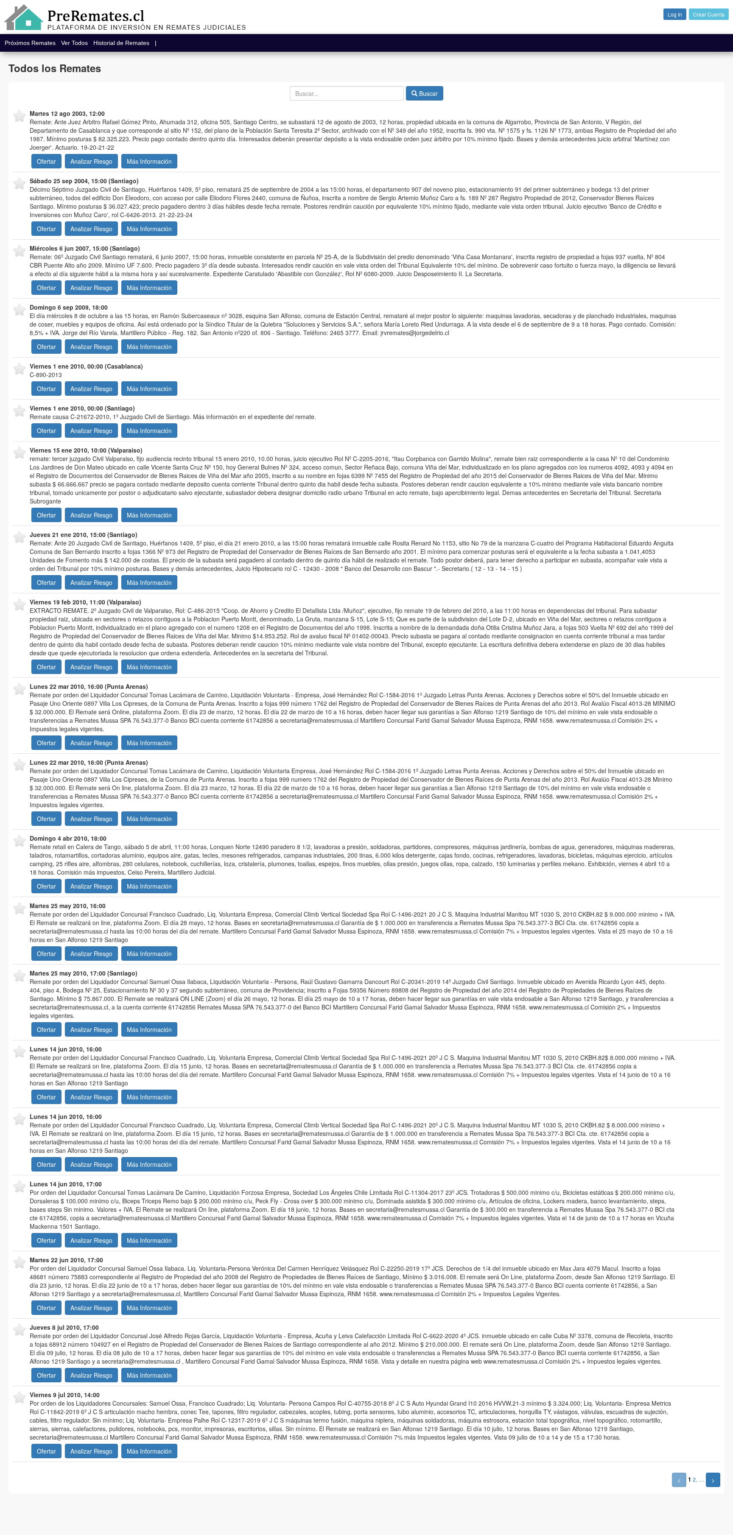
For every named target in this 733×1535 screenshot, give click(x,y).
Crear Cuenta (709, 14)
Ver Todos (77, 42)
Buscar (427, 93)
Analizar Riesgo (91, 161)
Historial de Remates (123, 42)
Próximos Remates (33, 42)
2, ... (698, 1479)
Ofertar (46, 161)
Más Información (149, 161)
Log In (675, 14)
